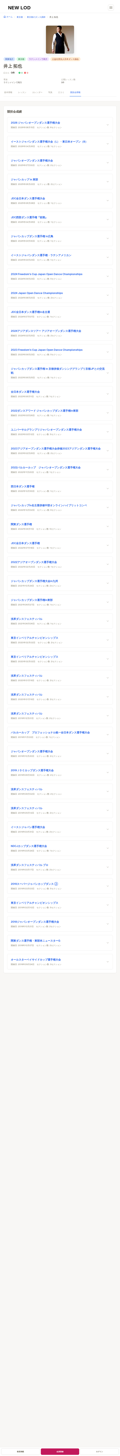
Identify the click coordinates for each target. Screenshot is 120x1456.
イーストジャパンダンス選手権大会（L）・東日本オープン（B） (49, 141)
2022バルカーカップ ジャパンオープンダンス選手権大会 (46, 467)
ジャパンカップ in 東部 (24, 179)
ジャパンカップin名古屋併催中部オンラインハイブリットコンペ (49, 505)
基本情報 (8, 92)
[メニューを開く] (111, 7)
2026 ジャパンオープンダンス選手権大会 (35, 122)
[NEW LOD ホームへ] (19, 7)
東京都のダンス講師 (36, 17)
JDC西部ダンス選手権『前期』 (29, 217)
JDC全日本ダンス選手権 (25, 543)
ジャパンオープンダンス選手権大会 (32, 160)
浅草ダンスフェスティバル (26, 619)
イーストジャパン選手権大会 (28, 827)
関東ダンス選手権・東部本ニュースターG (35, 940)
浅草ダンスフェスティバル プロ (29, 865)
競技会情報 (75, 92)
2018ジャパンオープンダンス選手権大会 (35, 921)
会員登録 (60, 1451)
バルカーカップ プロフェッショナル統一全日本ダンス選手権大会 (50, 732)
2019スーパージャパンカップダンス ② (34, 884)
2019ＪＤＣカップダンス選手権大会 (32, 770)
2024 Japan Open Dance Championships (37, 293)
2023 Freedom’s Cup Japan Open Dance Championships (47, 349)
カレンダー (37, 92)
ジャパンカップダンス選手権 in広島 (32, 236)
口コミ (61, 92)
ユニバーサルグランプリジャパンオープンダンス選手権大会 (46, 429)
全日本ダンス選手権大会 (25, 391)
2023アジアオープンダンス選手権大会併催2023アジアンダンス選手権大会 (56, 448)
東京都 (20, 17)
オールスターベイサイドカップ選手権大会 (36, 959)
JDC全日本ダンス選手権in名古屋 (30, 312)
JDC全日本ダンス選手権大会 (28, 198)
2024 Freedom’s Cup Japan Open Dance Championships (46, 274)
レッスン (22, 92)
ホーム (9, 16)
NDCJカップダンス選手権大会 (29, 846)
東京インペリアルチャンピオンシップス (34, 637)
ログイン (99, 1451)
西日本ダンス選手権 (23, 486)
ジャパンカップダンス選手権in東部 (32, 600)
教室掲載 (20, 1451)
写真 (50, 92)
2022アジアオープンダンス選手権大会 (34, 562)
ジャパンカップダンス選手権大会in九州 (34, 581)
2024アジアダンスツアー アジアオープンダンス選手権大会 (46, 331)
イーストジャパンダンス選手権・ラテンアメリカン (41, 255)
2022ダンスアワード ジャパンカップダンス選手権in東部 (44, 410)
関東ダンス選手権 (21, 524)
